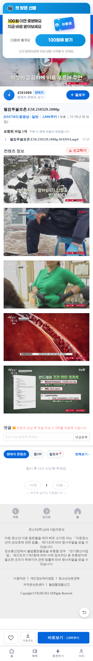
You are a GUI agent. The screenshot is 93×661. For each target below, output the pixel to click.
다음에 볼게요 (20, 40)
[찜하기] (11, 638)
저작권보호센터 (33, 584)
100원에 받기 (60, 40)
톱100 (38, 454)
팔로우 (54, 454)
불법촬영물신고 (59, 584)
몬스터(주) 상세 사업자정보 (47, 529)
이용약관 (19, 578)
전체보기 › (82, 454)
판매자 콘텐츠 (16, 454)
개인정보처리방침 (42, 578)
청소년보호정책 (69, 578)
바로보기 (63, 638)
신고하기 (80, 150)
